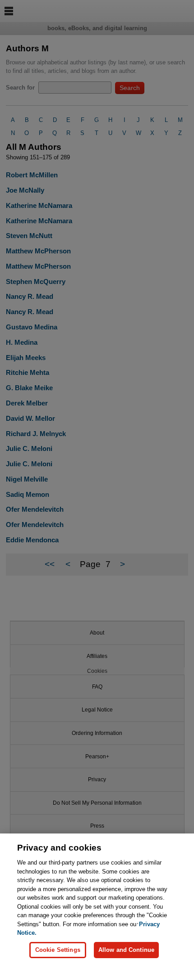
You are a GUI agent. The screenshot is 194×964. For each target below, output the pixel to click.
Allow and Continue (126, 949)
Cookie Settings (57, 949)
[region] (97, 898)
